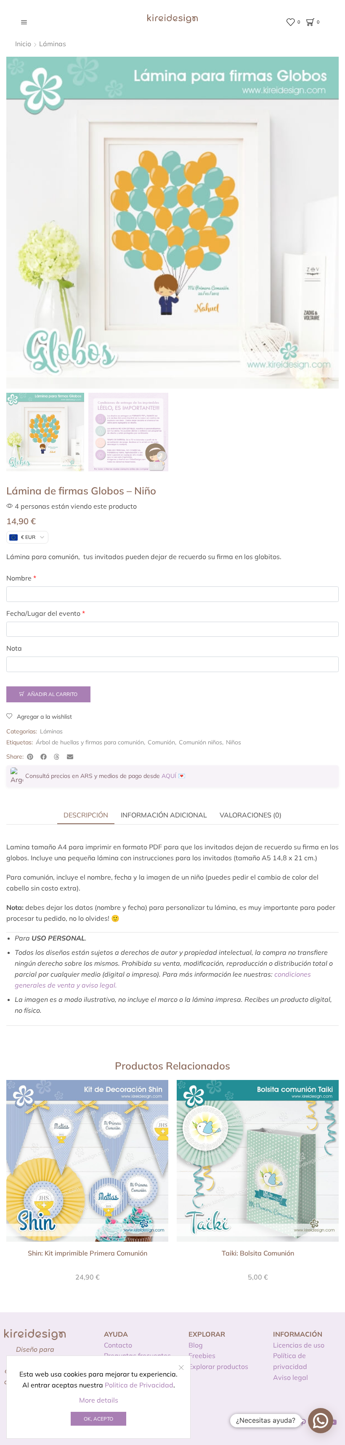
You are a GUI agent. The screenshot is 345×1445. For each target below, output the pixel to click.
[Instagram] (288, 1422)
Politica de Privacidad (139, 1385)
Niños (233, 742)
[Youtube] (333, 1422)
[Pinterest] (303, 1422)
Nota (14, 648)
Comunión (161, 742)
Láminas (52, 43)
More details (98, 1400)
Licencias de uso (298, 1345)
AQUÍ (169, 776)
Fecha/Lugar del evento (45, 613)
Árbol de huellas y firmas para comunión (90, 742)
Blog (195, 1345)
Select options (87, 1164)
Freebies (201, 1355)
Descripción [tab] (86, 815)
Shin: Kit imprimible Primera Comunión (87, 1253)
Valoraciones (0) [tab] (250, 815)
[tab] (85, 815)
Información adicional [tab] (164, 815)
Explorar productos (218, 1366)
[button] (30, 756)
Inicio (23, 43)
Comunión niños (200, 742)
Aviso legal (290, 1377)
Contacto (118, 1345)
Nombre (21, 578)
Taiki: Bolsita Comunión (258, 1253)
